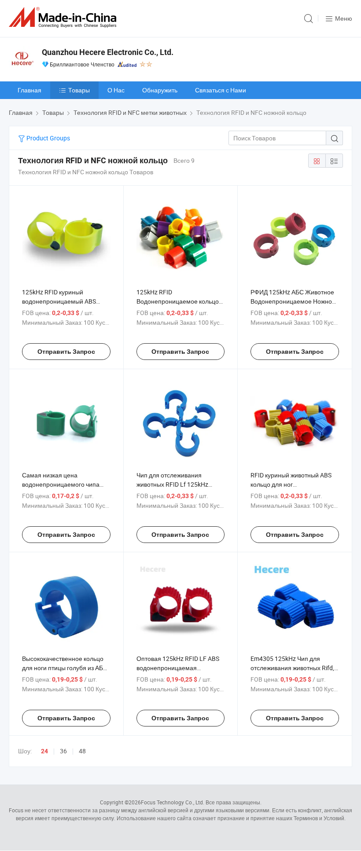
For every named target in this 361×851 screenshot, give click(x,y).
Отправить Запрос (66, 351)
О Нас (116, 90)
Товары (79, 90)
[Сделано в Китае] (64, 17)
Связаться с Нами (220, 90)
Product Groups (47, 138)
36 (63, 751)
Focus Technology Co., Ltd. (172, 802)
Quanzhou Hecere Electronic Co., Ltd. (107, 52)
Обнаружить (159, 90)
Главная (29, 90)
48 (82, 751)
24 (44, 751)
